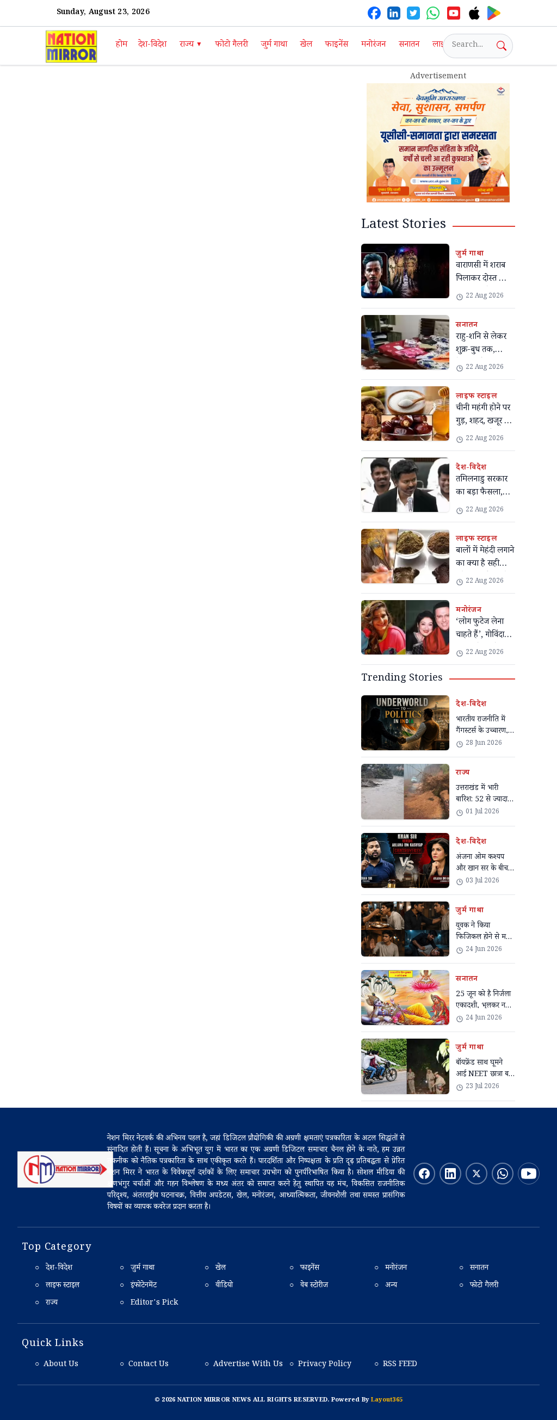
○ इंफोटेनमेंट (138, 1286)
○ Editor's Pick (149, 1304)
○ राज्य (46, 1304)
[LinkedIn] (393, 13)
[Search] (501, 46)
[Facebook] (374, 13)
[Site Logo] (65, 1169)
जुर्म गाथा (274, 45)
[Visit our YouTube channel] (529, 1173)
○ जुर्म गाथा (137, 1269)
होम (121, 45)
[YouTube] (453, 13)
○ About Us (56, 1365)
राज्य (191, 45)
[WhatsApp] (433, 13)
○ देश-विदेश (53, 1269)
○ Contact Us (144, 1365)
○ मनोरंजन (390, 1269)
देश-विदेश (152, 45)
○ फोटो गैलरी (478, 1286)
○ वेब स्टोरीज (308, 1286)
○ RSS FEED (395, 1365)
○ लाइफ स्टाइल (57, 1286)
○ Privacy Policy (320, 1365)
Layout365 (387, 1400)
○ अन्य (385, 1286)
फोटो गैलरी (231, 45)
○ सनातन (473, 1269)
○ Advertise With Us (244, 1365)
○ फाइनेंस (304, 1269)
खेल (306, 45)
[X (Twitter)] (413, 13)
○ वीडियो (219, 1286)
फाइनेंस (336, 45)
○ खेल (215, 1269)
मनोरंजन (373, 45)
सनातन (409, 45)
